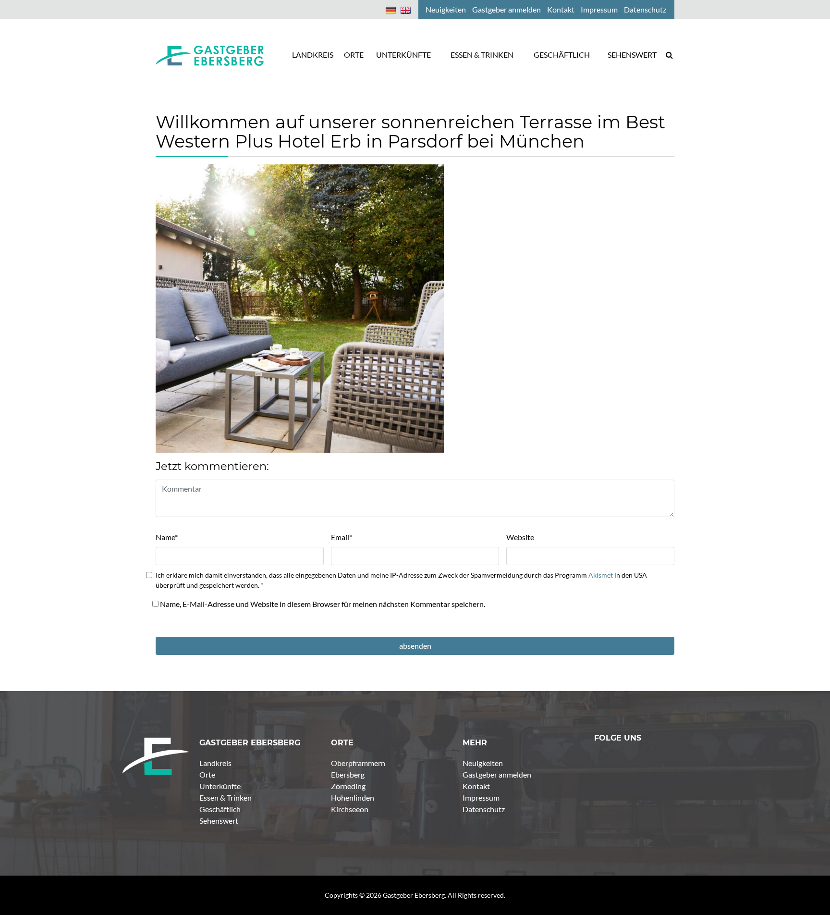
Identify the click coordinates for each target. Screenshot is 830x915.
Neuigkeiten (483, 762)
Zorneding (348, 786)
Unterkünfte (220, 786)
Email (341, 537)
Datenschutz (484, 809)
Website (520, 537)
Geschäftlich (220, 809)
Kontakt (476, 786)
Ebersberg (348, 774)
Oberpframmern (358, 762)
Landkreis (215, 762)
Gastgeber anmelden (497, 774)
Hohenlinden (352, 797)
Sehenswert (218, 820)
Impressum (481, 797)
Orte (207, 774)
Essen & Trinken (225, 797)
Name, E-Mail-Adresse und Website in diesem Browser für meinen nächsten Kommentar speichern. (322, 603)
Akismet (600, 575)
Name (167, 537)
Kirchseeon (349, 809)
